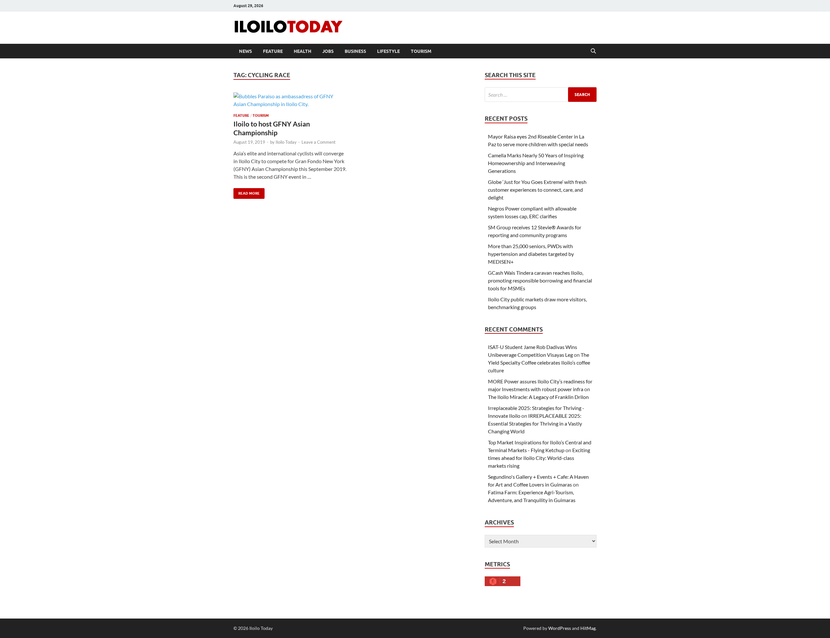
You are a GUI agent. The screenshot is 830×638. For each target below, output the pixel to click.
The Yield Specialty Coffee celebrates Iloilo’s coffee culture (539, 362)
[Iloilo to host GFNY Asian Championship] (289, 100)
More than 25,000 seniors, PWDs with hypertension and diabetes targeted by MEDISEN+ (531, 254)
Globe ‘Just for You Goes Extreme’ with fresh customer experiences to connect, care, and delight (537, 189)
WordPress (559, 628)
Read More (246, 192)
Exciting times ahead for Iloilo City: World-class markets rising (539, 458)
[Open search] (593, 51)
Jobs (328, 51)
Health (302, 51)
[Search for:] (541, 94)
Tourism (421, 51)
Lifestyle (388, 51)
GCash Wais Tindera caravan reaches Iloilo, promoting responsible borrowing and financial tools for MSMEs (540, 280)
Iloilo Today (286, 142)
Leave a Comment (319, 142)
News (245, 51)
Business (355, 51)
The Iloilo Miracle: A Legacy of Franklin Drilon (538, 397)
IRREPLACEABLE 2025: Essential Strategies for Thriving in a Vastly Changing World (535, 423)
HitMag (588, 628)
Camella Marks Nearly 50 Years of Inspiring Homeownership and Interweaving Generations (536, 163)
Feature (273, 51)
